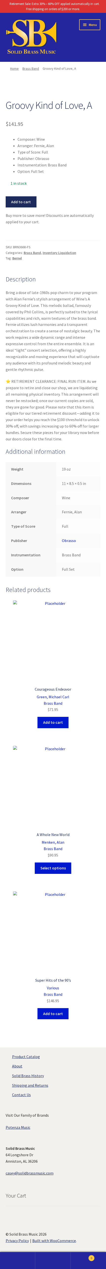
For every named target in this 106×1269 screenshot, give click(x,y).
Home (14, 68)
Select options (53, 867)
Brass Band (30, 68)
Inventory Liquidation (59, 252)
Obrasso (69, 540)
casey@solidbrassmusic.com (29, 1173)
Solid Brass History (28, 1075)
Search (53, 1260)
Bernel (17, 258)
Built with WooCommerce (54, 1240)
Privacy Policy (17, 1240)
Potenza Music (18, 1127)
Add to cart (21, 201)
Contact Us (21, 1094)
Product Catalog (26, 1056)
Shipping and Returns (30, 1085)
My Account (17, 1260)
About (17, 1066)
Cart (81, 1256)
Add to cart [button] (53, 722)
